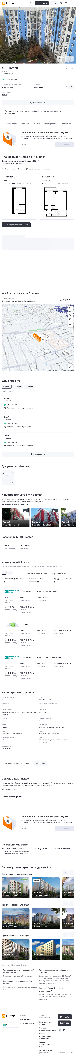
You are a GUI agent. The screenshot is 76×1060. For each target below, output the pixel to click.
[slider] (4, 581)
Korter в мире (25, 1020)
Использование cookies (45, 1023)
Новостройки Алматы (10, 301)
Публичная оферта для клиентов (46, 1052)
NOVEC (4, 95)
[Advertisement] (38, 271)
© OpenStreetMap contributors (65, 370)
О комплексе (66, 124)
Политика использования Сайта (45, 1044)
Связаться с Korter (27, 1023)
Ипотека (37, 124)
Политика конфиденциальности (47, 1029)
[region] (38, 337)
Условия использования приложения (45, 1036)
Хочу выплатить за (59, 574)
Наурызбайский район (26, 301)
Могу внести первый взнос (37, 574)
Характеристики (50, 124)
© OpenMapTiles (52, 370)
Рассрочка (25, 124)
